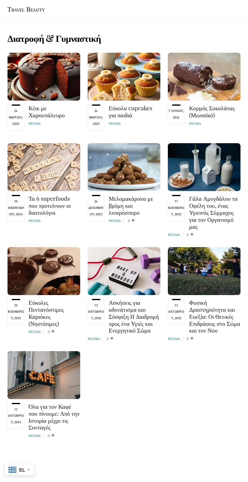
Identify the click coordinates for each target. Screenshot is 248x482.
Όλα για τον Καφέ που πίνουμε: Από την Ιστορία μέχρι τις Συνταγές (54, 416)
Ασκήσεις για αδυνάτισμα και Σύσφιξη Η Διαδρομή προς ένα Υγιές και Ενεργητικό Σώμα (134, 316)
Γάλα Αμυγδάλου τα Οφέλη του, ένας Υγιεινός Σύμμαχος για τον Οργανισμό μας (213, 212)
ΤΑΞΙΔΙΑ (167, 9)
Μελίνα (34, 124)
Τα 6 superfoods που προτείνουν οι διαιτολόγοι (50, 205)
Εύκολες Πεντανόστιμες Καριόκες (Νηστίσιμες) (46, 312)
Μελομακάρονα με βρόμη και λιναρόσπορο (131, 205)
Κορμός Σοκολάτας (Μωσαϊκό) (212, 111)
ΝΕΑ (146, 9)
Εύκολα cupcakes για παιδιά (130, 111)
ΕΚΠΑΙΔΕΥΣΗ (224, 9)
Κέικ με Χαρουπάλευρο (47, 111)
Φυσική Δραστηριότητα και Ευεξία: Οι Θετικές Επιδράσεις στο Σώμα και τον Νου (214, 316)
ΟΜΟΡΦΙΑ (194, 9)
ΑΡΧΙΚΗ (124, 9)
